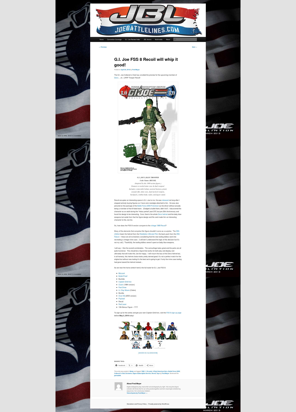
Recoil (154, 373)
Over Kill (122, 296)
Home (101, 39)
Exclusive (128, 373)
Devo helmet (163, 214)
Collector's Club (119, 373)
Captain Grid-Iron (125, 281)
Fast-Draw (122, 287)
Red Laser (122, 304)
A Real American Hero (160, 371)
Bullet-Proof (123, 276)
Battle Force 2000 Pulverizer (148, 205)
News (131, 371)
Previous (103, 47)
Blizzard (122, 273)
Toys (158, 373)
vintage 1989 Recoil (158, 225)
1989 (143, 371)
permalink (117, 375)
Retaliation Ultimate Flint (149, 234)
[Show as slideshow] (148, 353)
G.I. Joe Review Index (132, 39)
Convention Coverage (114, 39)
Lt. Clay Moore (124, 290)
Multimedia (158, 39)
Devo (116, 77)
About (168, 39)
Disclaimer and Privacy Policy (137, 404)
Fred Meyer (136, 70)
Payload (122, 298)
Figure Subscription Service (142, 373)
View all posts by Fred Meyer (137, 393)
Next (194, 47)
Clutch (121, 284)
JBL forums (147, 39)
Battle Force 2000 (174, 371)
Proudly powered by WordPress (158, 404)
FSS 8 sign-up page (173, 312)
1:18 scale (148, 371)
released (165, 200)
